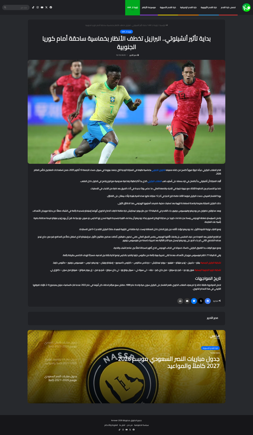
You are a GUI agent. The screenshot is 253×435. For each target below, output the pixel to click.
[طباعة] (180, 301)
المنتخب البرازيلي (155, 181)
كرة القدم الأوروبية (209, 7)
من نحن (130, 425)
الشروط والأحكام (111, 425)
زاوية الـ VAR (132, 7)
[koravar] (246, 7)
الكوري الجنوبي (158, 170)
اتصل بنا (122, 425)
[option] (126, 366)
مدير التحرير (133, 55)
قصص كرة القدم (228, 7)
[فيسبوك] (208, 301)
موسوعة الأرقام (149, 7)
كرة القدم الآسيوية (168, 7)
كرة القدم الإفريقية (188, 7)
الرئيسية (162, 25)
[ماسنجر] (194, 301)
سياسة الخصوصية (141, 425)
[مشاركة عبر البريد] (187, 301)
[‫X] (201, 301)
